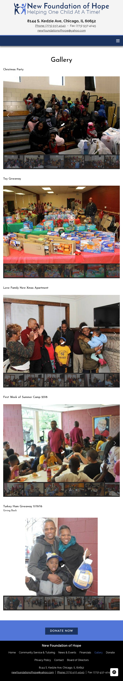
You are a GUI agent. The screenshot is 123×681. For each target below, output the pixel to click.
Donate (110, 652)
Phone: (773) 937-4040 (50, 25)
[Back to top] (114, 672)
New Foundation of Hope (61, 645)
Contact (59, 660)
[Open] (118, 41)
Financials (85, 652)
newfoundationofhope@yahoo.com (61, 30)
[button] (8, 115)
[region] (61, 122)
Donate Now (61, 631)
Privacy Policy (42, 660)
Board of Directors (78, 660)
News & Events (67, 652)
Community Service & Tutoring (37, 652)
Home (12, 652)
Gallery (98, 652)
